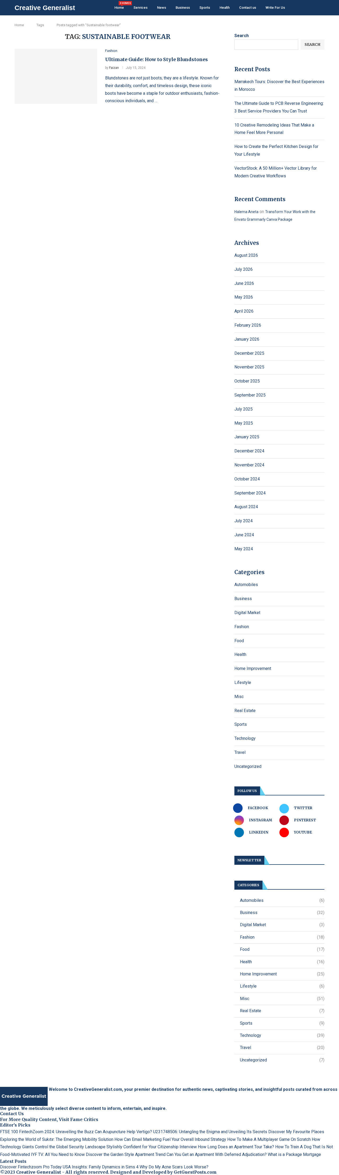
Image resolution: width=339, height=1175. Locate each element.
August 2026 (246, 255)
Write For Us (275, 8)
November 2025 (249, 367)
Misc (239, 696)
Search (241, 35)
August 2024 (246, 506)
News (161, 8)
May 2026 (243, 297)
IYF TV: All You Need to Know (58, 1154)
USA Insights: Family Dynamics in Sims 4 (101, 1166)
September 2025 (250, 395)
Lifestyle (242, 682)
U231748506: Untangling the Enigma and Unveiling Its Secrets (210, 1131)
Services (140, 8)
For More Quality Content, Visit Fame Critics (49, 1119)
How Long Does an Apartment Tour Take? (236, 1146)
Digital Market (247, 612)
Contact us (247, 8)
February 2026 (247, 325)
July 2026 (243, 269)
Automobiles (246, 584)
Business (183, 8)
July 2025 (243, 409)
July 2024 (243, 520)
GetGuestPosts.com (195, 1172)
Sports (204, 8)
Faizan (114, 68)
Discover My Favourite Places (296, 1131)
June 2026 (244, 283)
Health (225, 8)
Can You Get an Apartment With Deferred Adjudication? (217, 1154)
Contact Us (12, 1113)
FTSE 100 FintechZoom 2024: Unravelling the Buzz (47, 1131)
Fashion (241, 626)
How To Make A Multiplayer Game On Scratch (269, 1139)
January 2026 (246, 339)
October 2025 (247, 381)
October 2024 (247, 478)
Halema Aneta (246, 212)
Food (239, 640)
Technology (245, 738)
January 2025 (246, 436)
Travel (240, 752)
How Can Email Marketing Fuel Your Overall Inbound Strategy (170, 1139)
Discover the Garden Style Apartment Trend (126, 1154)
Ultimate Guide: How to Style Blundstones (156, 59)
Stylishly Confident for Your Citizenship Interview (151, 1146)
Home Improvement (252, 668)
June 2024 (244, 534)
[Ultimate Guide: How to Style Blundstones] (56, 76)
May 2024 (243, 548)
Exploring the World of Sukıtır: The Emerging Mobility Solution (56, 1139)
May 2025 (243, 423)
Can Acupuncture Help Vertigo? (123, 1131)
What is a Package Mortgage (294, 1154)
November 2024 (249, 464)
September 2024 (250, 493)
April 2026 (243, 311)
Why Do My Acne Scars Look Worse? (174, 1166)
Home (119, 6)
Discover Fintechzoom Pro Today (31, 1166)
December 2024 (249, 450)
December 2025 (249, 353)
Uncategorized (247, 766)
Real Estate (245, 710)
